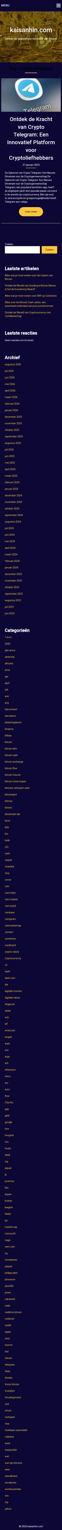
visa (7, 1423)
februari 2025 (12, 482)
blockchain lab (12, 814)
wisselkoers (11, 1476)
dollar (8, 1010)
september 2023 (14, 593)
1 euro (8, 637)
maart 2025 (11, 475)
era (6, 1050)
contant (9, 932)
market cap (11, 1227)
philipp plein (11, 1272)
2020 (7, 643)
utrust (8, 1410)
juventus (9, 1181)
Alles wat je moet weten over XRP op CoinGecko (31, 295)
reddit (8, 1325)
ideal (7, 1155)
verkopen (10, 1417)
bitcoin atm (11, 748)
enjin (7, 1043)
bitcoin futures (13, 774)
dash (7, 971)
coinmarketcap (13, 925)
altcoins (9, 663)
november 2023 (13, 580)
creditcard (10, 945)
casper (8, 860)
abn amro (10, 650)
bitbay (8, 735)
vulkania (9, 1436)
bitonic (8, 807)
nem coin (10, 1246)
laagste (9, 1207)
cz (6, 964)
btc (6, 833)
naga (7, 1240)
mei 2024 (10, 541)
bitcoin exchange (14, 761)
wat (7, 1456)
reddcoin (9, 1318)
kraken (8, 1200)
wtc (7, 1495)
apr (6, 676)
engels (8, 1037)
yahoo (8, 1508)
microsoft (10, 1233)
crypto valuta (12, 951)
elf (6, 1023)
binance (9, 729)
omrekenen (11, 1259)
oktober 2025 (12, 430)
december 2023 (13, 574)
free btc (9, 1102)
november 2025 (13, 423)
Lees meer (31, 211)
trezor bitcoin (12, 1384)
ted (6, 1351)
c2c (7, 847)
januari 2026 (11, 410)
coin (7, 886)
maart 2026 (11, 397)
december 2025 (13, 416)
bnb (7, 827)
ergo (7, 1056)
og (6, 1253)
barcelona (10, 715)
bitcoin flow (11, 768)
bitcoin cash (11, 755)
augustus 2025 (13, 443)
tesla (7, 1371)
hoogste (9, 1135)
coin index (10, 892)
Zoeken (9, 244)
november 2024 (13, 502)
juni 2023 (10, 613)
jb (6, 1174)
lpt (6, 1220)
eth (6, 1063)
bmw (7, 820)
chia (7, 873)
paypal (8, 1266)
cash (7, 853)
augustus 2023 (13, 600)
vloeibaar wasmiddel (16, 1430)
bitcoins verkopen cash (17, 788)
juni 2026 (10, 377)
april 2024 (10, 548)
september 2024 (14, 515)
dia (6, 984)
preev (8, 1292)
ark (6, 689)
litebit (8, 1214)
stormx (9, 1345)
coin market (11, 899)
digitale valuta (12, 997)
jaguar (8, 1168)
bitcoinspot (11, 794)
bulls (7, 840)
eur (6, 1082)
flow (7, 1096)
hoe (7, 1128)
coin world (10, 906)
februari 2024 (12, 561)
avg (7, 702)
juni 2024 (10, 534)
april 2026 (10, 390)
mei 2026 (10, 384)
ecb (7, 1017)
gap (7, 1109)
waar (7, 1443)
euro (7, 1089)
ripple (8, 1331)
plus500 (9, 1286)
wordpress (10, 1482)
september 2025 (14, 436)
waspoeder (11, 1449)
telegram (10, 1364)
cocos (8, 879)
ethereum (10, 1069)
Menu (5, 5)
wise (7, 1469)
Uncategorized (13, 1397)
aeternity (10, 656)
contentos (10, 938)
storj (7, 1338)
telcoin (8, 1358)
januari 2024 (11, 567)
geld (7, 1115)
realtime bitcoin (13, 1312)
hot (6, 1141)
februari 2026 (12, 403)
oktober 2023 (12, 587)
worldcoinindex (13, 1489)
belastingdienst (13, 722)
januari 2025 (11, 489)
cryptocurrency (13, 958)
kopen (8, 1194)
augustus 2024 (13, 521)
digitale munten (13, 991)
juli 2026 (9, 371)
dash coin (10, 978)
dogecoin (10, 1004)
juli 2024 (9, 528)
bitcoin (8, 742)
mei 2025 (10, 462)
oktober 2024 (12, 508)
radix (7, 1305)
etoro (8, 1076)
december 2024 (13, 495)
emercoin (10, 1030)
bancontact (11, 709)
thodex (8, 1377)
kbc (7, 1187)
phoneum (10, 1279)
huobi (8, 1148)
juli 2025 (9, 449)
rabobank (10, 1299)
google (8, 1122)
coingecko (10, 919)
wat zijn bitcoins (13, 1463)
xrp (6, 1502)
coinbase (10, 912)
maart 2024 (11, 554)
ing (6, 1161)
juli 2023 (9, 606)
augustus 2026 (13, 364)
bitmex (8, 801)
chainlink (9, 866)
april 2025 (10, 469)
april (7, 683)
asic (7, 696)
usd (7, 1404)
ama (7, 670)
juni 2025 (10, 456)
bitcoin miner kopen (15, 781)
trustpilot (10, 1390)
